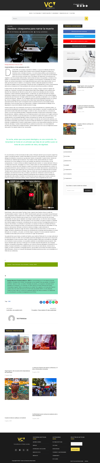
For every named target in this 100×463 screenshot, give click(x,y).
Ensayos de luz (64, 13)
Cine (9, 301)
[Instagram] (87, 6)
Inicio (30, 13)
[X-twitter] (84, 6)
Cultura (72, 13)
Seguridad (55, 13)
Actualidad (37, 13)
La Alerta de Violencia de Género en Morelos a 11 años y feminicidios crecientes (45, 368)
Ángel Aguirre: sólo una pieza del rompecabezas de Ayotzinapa (85, 86)
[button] (41, 302)
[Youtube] (81, 6)
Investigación (47, 13)
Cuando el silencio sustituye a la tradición (15, 418)
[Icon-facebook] (78, 6)
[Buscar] (86, 18)
